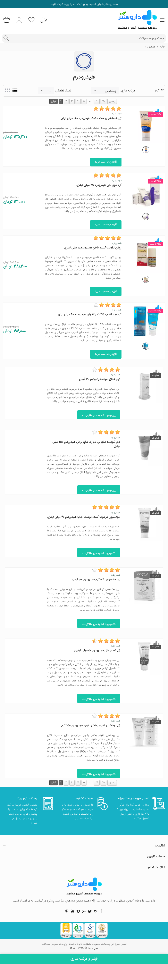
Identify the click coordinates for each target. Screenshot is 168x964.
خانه (162, 47)
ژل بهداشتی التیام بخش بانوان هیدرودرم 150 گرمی (90, 725)
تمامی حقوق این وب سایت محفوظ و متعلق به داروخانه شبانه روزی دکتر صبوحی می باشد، (84, 944)
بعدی (112, 101)
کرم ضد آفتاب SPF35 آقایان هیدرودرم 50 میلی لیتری (89, 314)
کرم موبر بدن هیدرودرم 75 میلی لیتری (98, 185)
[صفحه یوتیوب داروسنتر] (72, 911)
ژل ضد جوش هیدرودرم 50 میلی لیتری (97, 650)
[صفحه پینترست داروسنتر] (67, 911)
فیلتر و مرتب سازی (84, 959)
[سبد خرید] (6, 20)
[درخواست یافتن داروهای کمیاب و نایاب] (44, 20)
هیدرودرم (116, 114)
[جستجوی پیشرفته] (6, 38)
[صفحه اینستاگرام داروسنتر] (95, 911)
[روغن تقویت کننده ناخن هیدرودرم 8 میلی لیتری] (145, 279)
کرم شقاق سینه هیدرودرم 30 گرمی (99, 379)
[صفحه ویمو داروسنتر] (78, 911)
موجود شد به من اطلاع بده (97, 415)
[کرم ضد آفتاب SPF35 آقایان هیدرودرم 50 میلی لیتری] (145, 346)
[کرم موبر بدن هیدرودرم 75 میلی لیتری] (145, 216)
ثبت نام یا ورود (72, 4)
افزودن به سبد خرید (106, 162)
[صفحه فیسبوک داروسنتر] (101, 911)
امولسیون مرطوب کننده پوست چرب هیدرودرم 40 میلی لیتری (83, 517)
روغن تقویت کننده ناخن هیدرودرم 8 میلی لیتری (92, 247)
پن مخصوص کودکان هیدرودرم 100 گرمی (96, 579)
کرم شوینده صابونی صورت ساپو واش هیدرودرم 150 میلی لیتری (86, 444)
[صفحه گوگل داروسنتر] (84, 911)
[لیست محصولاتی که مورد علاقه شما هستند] (31, 20)
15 (103, 101)
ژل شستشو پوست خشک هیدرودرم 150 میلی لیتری (90, 118)
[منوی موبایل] (162, 20)
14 (96, 101)
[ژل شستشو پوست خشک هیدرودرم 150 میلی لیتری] (145, 149)
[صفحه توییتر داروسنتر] (90, 911)
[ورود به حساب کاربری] (19, 20)
